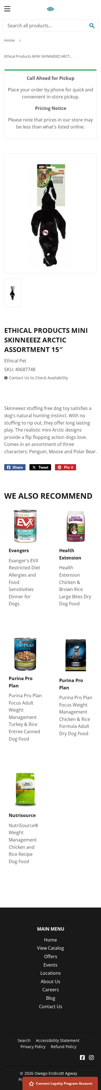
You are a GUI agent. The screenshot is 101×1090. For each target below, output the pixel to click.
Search (24, 1040)
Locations (50, 973)
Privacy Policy (32, 1046)
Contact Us (50, 1006)
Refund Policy (63, 1046)
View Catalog (50, 948)
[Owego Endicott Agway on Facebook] (82, 1058)
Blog (50, 998)
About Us (50, 981)
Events (50, 965)
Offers (50, 956)
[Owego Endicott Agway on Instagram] (91, 1058)
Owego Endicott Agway (56, 1073)
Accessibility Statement (57, 1040)
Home (9, 40)
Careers (50, 990)
